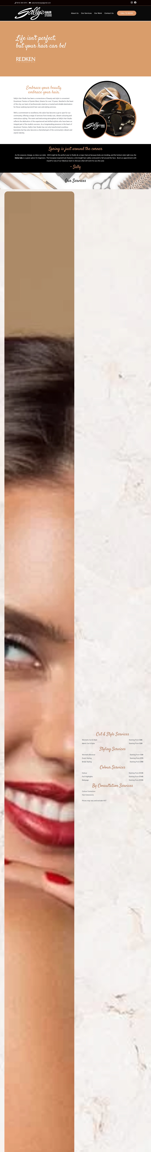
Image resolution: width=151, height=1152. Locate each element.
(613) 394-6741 (21, 3)
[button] (126, 13)
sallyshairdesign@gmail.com (41, 3)
